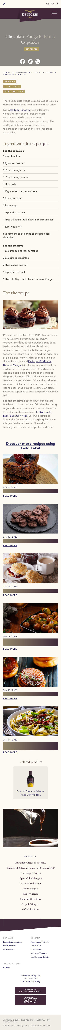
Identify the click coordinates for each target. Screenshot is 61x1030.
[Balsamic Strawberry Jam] (30, 582)
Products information (12, 942)
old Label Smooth (20, 110)
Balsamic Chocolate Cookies (23, 541)
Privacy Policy (23, 1026)
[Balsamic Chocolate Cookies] (30, 533)
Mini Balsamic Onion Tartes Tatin (27, 694)
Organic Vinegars (31, 904)
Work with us (8, 949)
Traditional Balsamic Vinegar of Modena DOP (30, 867)
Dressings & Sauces (30, 873)
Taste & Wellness (11, 964)
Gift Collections (30, 909)
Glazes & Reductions (30, 883)
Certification (35, 945)
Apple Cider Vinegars (30, 878)
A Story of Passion (38, 953)
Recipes (40, 72)
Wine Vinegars (30, 893)
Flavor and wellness (24, 72)
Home (7, 72)
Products (30, 857)
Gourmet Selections (30, 899)
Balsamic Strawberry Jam (20, 591)
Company (35, 938)
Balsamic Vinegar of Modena (30, 862)
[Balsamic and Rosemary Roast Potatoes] (30, 632)
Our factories (36, 949)
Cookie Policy (9, 1026)
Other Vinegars (30, 888)
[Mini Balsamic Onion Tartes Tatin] (30, 686)
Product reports (9, 945)
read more (10, 496)
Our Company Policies (40, 957)
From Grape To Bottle (39, 942)
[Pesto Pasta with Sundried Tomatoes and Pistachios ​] (30, 736)
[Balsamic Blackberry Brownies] (30, 483)
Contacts (8, 938)
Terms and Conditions (41, 1026)
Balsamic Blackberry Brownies (24, 491)
